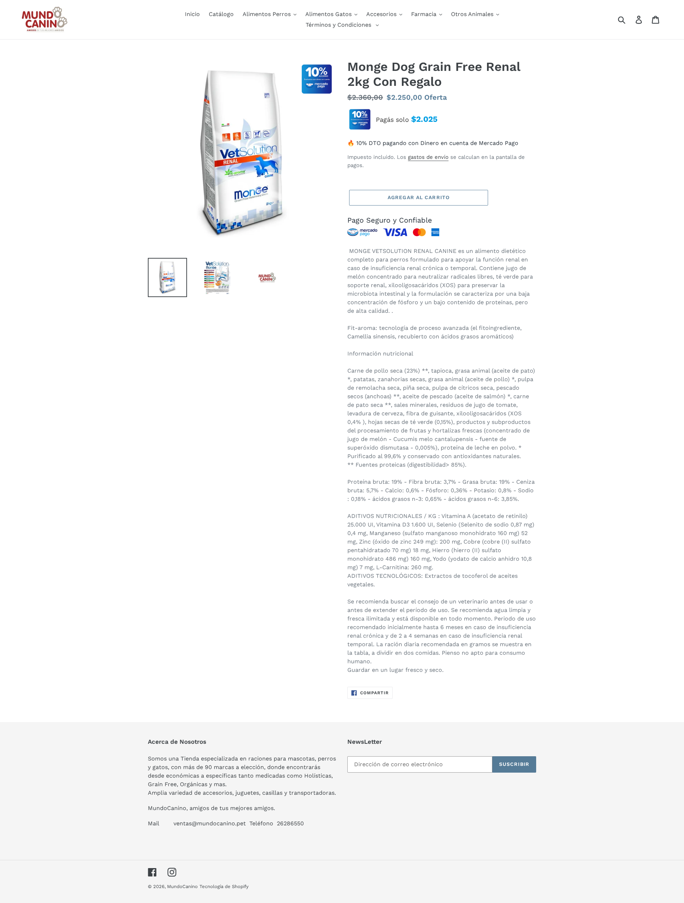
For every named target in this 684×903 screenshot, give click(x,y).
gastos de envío (428, 157)
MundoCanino (182, 886)
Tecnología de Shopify (224, 886)
